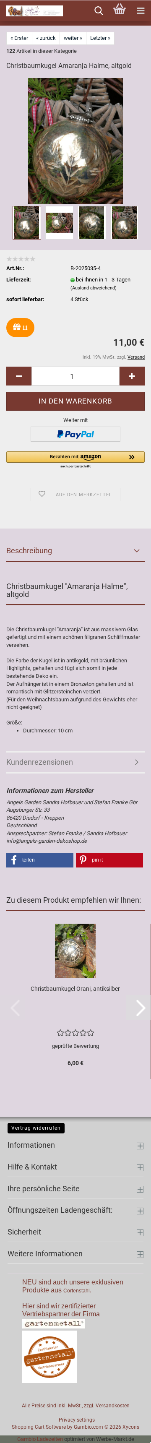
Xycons (130, 1427)
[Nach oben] (128, 1430)
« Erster (19, 38)
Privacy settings (77, 1420)
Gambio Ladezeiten (40, 1439)
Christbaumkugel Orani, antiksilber (75, 988)
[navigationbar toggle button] (140, 10)
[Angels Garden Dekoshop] (31, 10)
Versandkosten (113, 1406)
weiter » (73, 38)
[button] (18, 376)
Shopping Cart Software (39, 1427)
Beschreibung (29, 550)
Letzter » (100, 38)
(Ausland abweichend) (93, 288)
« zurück (46, 38)
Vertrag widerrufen (36, 1128)
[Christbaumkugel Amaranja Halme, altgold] (75, 141)
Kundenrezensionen (39, 762)
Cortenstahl (76, 1291)
